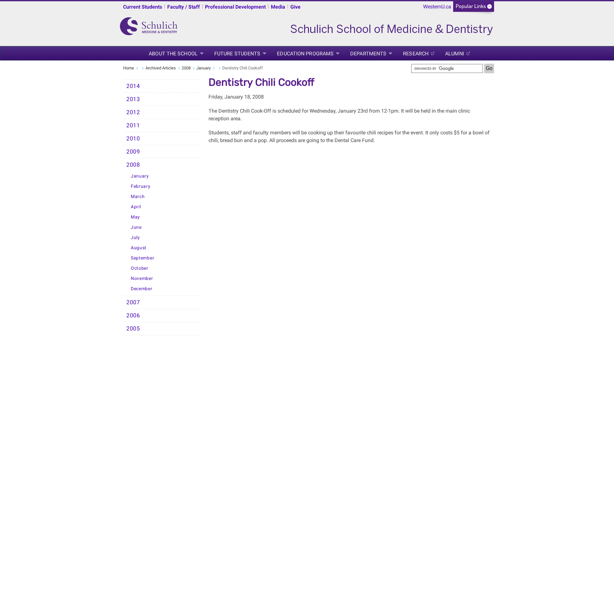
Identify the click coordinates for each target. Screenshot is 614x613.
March (138, 196)
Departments (368, 54)
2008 (186, 68)
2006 (133, 315)
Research (416, 54)
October (139, 268)
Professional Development (235, 7)
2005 (133, 328)
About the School (173, 54)
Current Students (142, 7)
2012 (133, 112)
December (142, 288)
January (203, 68)
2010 (133, 138)
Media (278, 7)
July (135, 237)
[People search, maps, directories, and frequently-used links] (473, 8)
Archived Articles (161, 68)
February (141, 186)
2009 (133, 151)
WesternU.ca (437, 7)
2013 (133, 99)
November (142, 278)
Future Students (237, 54)
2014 (133, 86)
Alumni (454, 54)
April (136, 207)
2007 (133, 302)
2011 (133, 125)
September (142, 258)
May (135, 217)
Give (295, 7)
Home (128, 68)
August (138, 248)
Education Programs (305, 54)
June (136, 227)
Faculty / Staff (183, 7)
